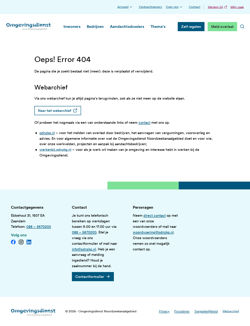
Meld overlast (222, 27)
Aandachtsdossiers (127, 26)
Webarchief (230, 311)
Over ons (172, 7)
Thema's (157, 26)
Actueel (123, 7)
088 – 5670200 (38, 226)
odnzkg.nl (47, 133)
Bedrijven (95, 26)
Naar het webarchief (59, 111)
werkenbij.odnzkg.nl (55, 150)
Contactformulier (89, 277)
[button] (131, 7)
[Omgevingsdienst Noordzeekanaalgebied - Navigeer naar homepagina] (28, 26)
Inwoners (71, 26)
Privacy (164, 311)
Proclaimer (182, 311)
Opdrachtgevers (150, 7)
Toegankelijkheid (206, 311)
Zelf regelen (191, 27)
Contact (194, 7)
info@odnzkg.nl (84, 249)
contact (144, 122)
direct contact (154, 215)
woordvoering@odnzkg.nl (153, 232)
